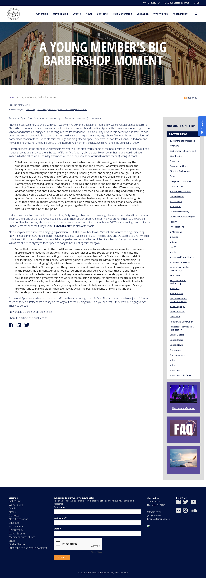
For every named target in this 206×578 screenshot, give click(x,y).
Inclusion (174, 236)
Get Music (42, 13)
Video (172, 360)
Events (77, 13)
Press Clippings (177, 306)
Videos (173, 365)
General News (177, 196)
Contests (102, 13)
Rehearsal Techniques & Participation (182, 328)
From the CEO (176, 186)
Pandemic (174, 288)
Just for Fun (42, 109)
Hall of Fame (176, 201)
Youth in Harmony (66, 109)
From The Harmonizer (180, 191)
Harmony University (179, 211)
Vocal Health (176, 370)
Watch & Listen (151, 2)
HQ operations (177, 226)
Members (52, 109)
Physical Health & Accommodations (178, 300)
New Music (175, 275)
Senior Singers (177, 334)
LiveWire (174, 247)
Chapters (174, 161)
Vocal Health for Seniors (181, 375)
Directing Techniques (180, 171)
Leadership (30, 109)
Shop (197, 2)
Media (173, 252)
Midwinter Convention (180, 262)
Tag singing (175, 350)
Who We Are (160, 13)
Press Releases (177, 311)
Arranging (174, 145)
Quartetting (175, 316)
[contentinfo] (103, 532)
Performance (176, 293)
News (89, 13)
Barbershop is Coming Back (183, 150)
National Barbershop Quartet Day (180, 269)
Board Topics (176, 155)
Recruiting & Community (181, 321)
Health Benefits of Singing (182, 216)
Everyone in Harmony (180, 181)
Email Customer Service (158, 518)
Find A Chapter (17, 544)
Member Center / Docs (176, 2)
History (173, 221)
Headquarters (81, 109)
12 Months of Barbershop (182, 140)
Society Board (176, 339)
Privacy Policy (121, 572)
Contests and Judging (180, 166)
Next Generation (122, 13)
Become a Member (183, 408)
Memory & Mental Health (182, 257)
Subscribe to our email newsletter (28, 548)
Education (143, 13)
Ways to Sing (60, 13)
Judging (173, 242)
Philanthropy (180, 13)
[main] (103, 254)
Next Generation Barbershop (178, 282)
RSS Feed (192, 97)
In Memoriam (176, 231)
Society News (176, 344)
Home (11, 97)
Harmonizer (175, 206)
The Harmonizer (178, 355)
